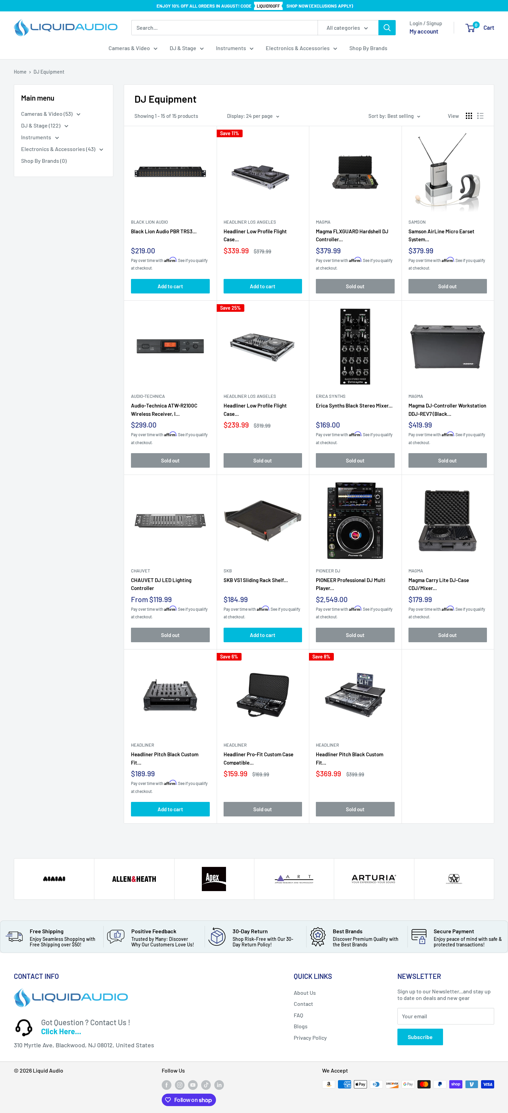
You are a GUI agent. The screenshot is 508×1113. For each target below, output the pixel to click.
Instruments (231, 48)
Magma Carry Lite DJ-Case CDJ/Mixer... (438, 584)
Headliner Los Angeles (250, 222)
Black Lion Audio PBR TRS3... (164, 231)
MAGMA (323, 222)
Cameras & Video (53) (47, 113)
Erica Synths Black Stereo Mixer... (354, 405)
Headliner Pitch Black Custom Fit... (164, 758)
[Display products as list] (480, 116)
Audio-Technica (148, 396)
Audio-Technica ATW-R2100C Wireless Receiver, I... (164, 409)
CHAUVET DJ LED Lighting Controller (161, 584)
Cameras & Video (129, 48)
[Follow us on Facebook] (166, 1085)
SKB (228, 570)
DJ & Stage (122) (41, 125)
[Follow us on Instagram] (180, 1085)
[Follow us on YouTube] (193, 1085)
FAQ (298, 1015)
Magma (415, 396)
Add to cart (170, 286)
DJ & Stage (183, 48)
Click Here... (61, 1031)
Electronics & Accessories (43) (58, 149)
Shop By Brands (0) (44, 160)
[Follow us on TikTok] (206, 1085)
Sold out (355, 286)
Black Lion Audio (149, 222)
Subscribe (420, 1037)
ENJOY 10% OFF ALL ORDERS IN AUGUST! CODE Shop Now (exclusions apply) (255, 6)
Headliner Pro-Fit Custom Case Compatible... (258, 758)
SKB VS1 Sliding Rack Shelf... (256, 580)
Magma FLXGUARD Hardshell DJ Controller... (352, 235)
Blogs (301, 1026)
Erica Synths (331, 396)
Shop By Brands (368, 48)
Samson (417, 222)
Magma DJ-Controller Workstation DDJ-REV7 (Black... (447, 409)
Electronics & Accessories (298, 48)
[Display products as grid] (469, 116)
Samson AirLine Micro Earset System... (441, 235)
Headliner (142, 745)
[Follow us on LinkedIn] (219, 1085)
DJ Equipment (49, 72)
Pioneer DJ (328, 570)
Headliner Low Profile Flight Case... (255, 235)
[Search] (387, 27)
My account (424, 31)
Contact (303, 1003)
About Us (305, 992)
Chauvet (140, 570)
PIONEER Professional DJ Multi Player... (350, 584)
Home (20, 72)
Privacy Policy (310, 1037)
